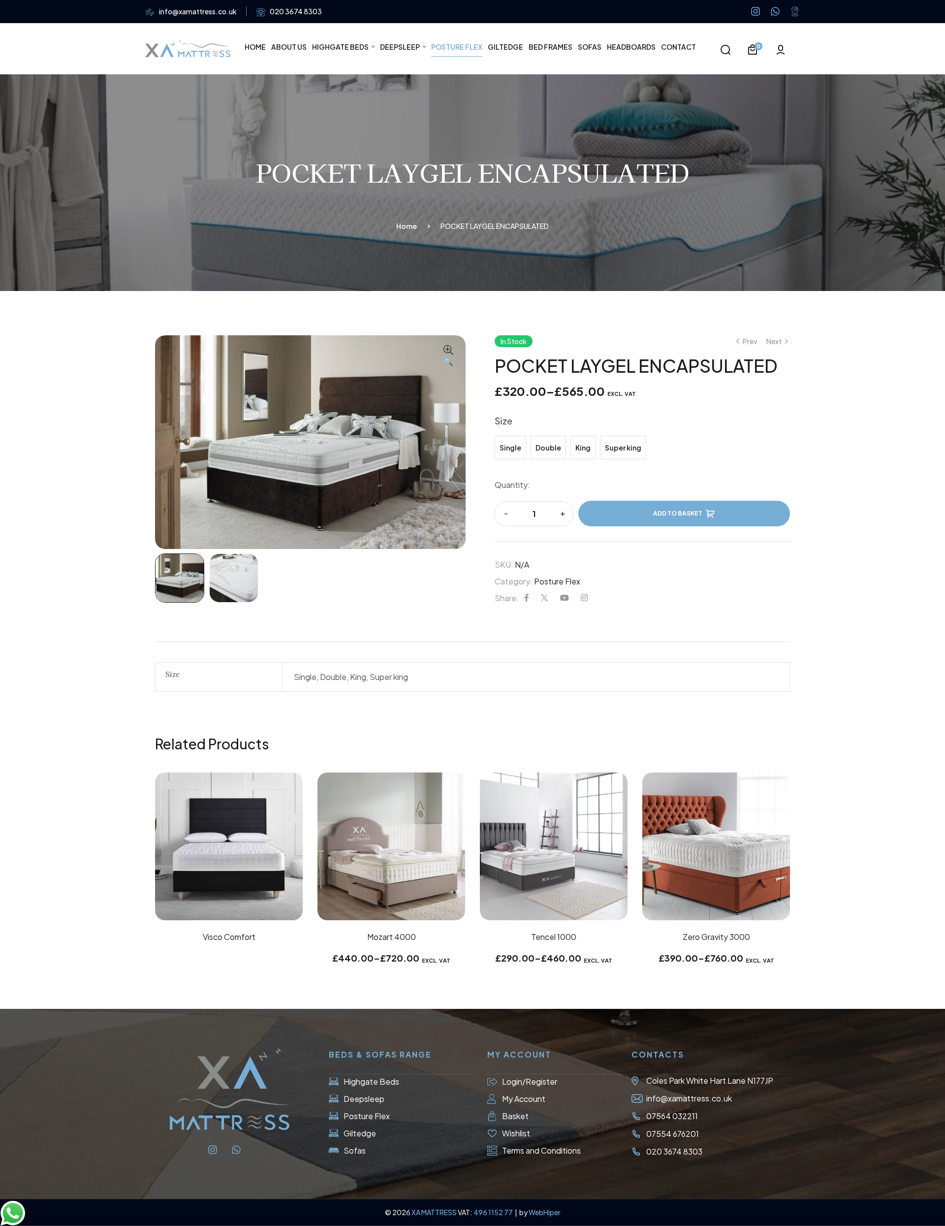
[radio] (510, 447)
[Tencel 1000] (554, 846)
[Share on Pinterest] (564, 598)
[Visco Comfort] (229, 846)
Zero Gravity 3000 (716, 937)
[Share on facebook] (527, 598)
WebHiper (545, 1212)
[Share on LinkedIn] (584, 598)
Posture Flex (557, 581)
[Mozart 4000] (391, 846)
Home (406, 226)
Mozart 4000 (391, 937)
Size (503, 420)
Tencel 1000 (553, 937)
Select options (391, 899)
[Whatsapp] (775, 11)
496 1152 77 (493, 1212)
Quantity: (512, 485)
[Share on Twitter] (544, 598)
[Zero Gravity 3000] (716, 846)
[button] (448, 356)
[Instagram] (755, 11)
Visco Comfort (229, 937)
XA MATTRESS (434, 1212)
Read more (229, 899)
